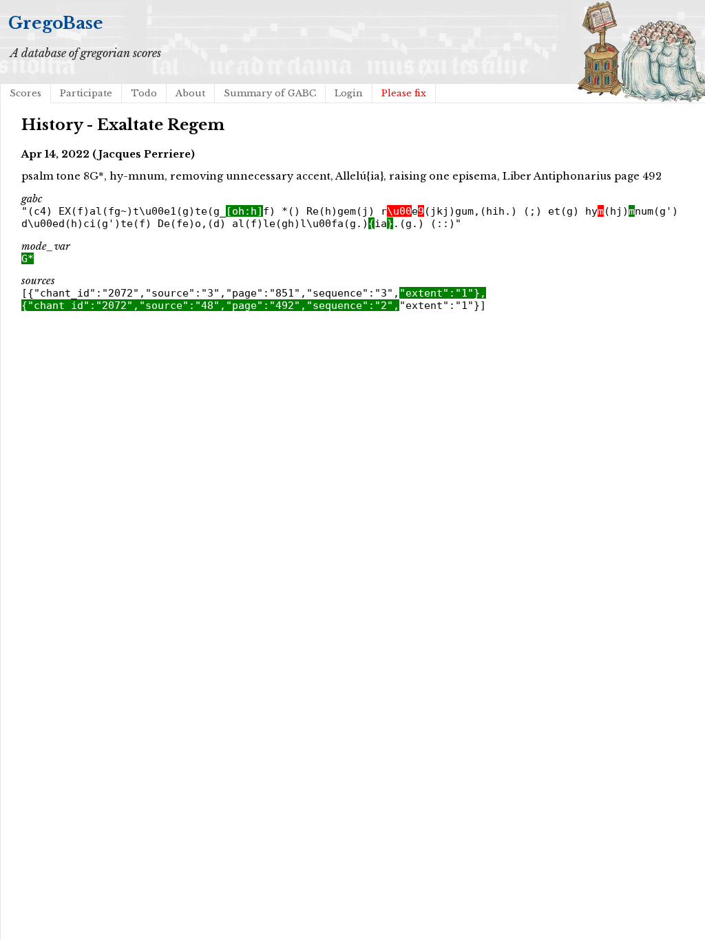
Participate (86, 93)
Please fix (403, 93)
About (190, 93)
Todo (144, 93)
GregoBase (55, 23)
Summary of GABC (270, 93)
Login (349, 93)
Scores (25, 93)
